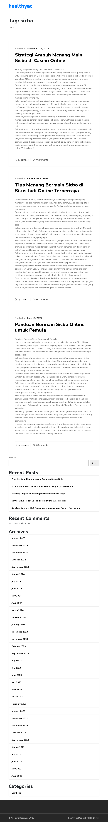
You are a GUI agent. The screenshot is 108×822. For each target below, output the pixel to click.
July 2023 (16, 667)
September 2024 (20, 567)
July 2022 (16, 754)
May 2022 (16, 768)
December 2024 (19, 545)
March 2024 (17, 610)
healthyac (20, 6)
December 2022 (19, 718)
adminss (25, 159)
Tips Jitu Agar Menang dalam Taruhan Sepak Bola (37, 479)
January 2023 (18, 711)
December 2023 (19, 631)
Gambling (16, 792)
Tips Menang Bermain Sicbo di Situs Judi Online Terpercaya (49, 188)
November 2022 (19, 725)
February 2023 (19, 703)
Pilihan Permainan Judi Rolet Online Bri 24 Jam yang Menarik (42, 486)
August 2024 (18, 574)
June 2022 (16, 761)
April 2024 (16, 603)
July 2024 (16, 581)
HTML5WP (93, 817)
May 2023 (16, 682)
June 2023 (16, 675)
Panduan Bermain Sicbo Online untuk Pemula (50, 327)
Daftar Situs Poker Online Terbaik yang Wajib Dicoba (39, 500)
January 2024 (18, 624)
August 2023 (18, 660)
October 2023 (18, 646)
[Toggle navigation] (97, 6)
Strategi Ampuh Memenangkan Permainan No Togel (38, 493)
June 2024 (16, 588)
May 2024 (16, 595)
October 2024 (18, 559)
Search (12, 457)
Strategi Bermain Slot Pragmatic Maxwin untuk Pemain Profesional (46, 508)
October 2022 (18, 732)
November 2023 (19, 639)
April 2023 (16, 689)
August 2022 (18, 747)
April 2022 (16, 776)
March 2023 (17, 696)
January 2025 (18, 538)
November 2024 (19, 552)
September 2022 (20, 740)
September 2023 (20, 653)
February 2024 (19, 617)
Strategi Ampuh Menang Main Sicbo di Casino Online (48, 58)
